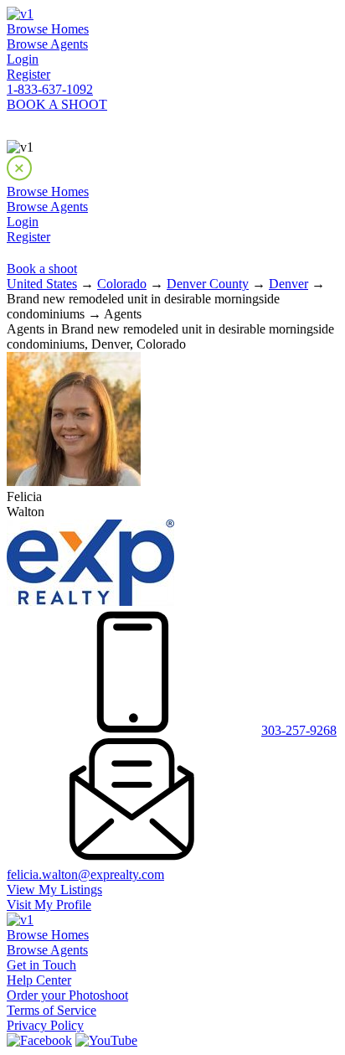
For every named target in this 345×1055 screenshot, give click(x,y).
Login (23, 59)
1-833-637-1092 (50, 89)
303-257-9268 (299, 730)
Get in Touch (41, 965)
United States (42, 284)
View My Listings (54, 889)
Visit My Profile (49, 904)
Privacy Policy (45, 1025)
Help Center (39, 980)
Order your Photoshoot (67, 995)
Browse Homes (48, 29)
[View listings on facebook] (39, 1040)
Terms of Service (51, 1010)
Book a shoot (42, 268)
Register (28, 74)
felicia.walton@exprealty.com (85, 874)
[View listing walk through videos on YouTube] (106, 1040)
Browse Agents (47, 44)
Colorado (122, 284)
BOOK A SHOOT (57, 104)
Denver (288, 284)
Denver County (208, 284)
